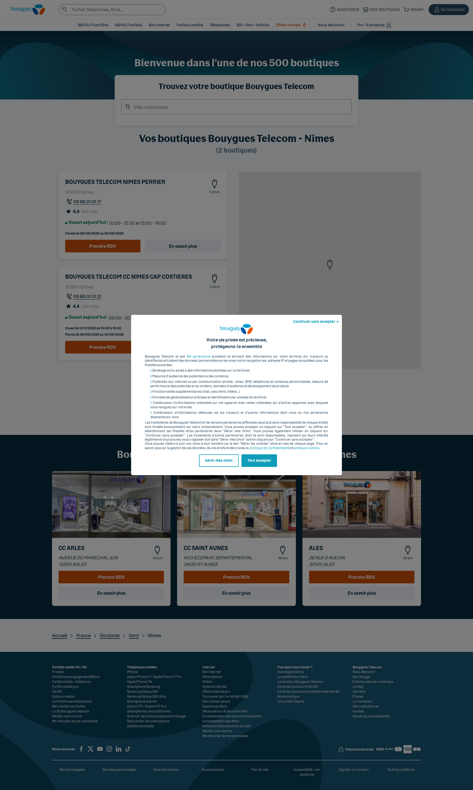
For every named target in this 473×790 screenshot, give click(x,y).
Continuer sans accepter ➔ (316, 322)
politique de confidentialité (270, 448)
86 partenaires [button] (198, 356)
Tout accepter (259, 460)
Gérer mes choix (219, 460)
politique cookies (306, 448)
